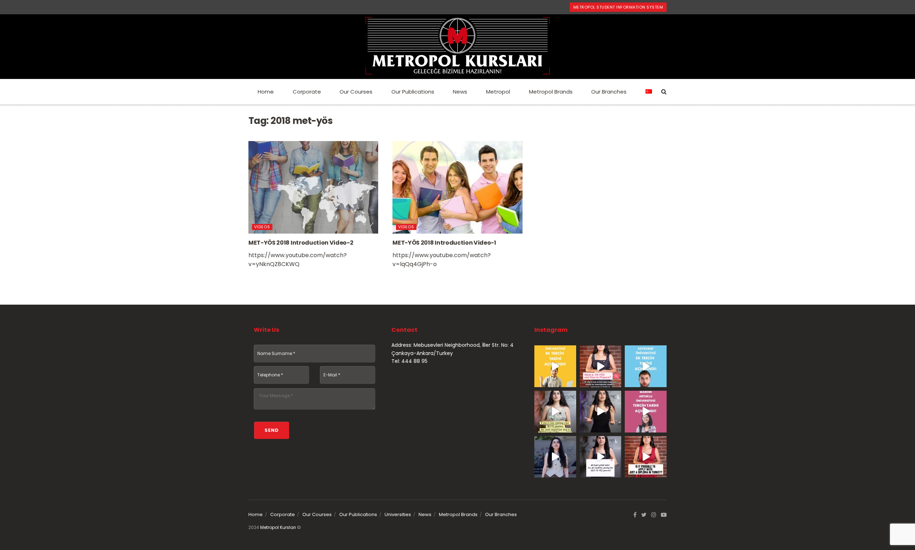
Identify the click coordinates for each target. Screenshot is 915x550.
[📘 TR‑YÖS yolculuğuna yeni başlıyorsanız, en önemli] (555, 411)
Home (266, 91)
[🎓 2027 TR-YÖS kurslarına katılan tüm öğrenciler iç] (601, 457)
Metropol (498, 91)
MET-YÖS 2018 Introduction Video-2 (300, 243)
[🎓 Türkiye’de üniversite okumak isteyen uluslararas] (646, 457)
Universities (398, 514)
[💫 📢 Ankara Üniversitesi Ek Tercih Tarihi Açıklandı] (555, 366)
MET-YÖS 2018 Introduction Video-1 (444, 243)
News (460, 91)
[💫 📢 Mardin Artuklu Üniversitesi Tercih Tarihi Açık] (646, 411)
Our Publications (412, 91)
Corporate (307, 91)
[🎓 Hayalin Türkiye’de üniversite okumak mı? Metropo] (601, 411)
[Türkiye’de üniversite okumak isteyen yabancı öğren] (601, 366)
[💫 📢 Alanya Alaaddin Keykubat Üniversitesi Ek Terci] (646, 366)
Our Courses (356, 91)
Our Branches (609, 91)
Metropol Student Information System (618, 7)
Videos (262, 227)
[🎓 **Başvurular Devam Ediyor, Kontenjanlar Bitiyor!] (555, 457)
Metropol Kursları (278, 527)
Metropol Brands (551, 91)
